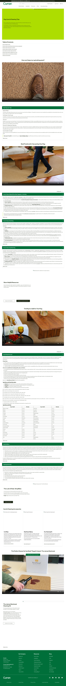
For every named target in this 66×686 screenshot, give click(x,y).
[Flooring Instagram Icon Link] (49, 677)
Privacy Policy (33, 682)
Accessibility (57, 682)
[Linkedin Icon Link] (59, 677)
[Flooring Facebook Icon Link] (52, 677)
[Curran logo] (7, 3)
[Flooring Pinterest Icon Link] (56, 677)
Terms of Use (9, 682)
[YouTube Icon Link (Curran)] (62, 677)
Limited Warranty (45, 682)
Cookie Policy (21, 682)
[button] (12, 528)
